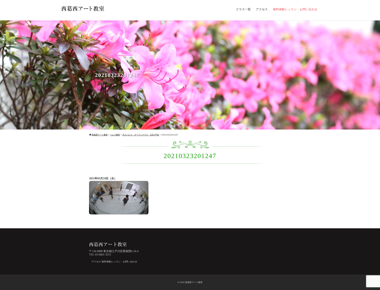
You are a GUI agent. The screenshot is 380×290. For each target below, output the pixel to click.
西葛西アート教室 (193, 282)
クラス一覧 (243, 9)
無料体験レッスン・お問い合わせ (295, 9)
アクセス (262, 9)
